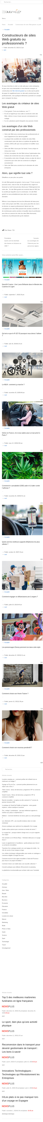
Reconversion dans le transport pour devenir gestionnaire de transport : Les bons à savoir (21, 1048)
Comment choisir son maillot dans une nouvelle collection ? (19, 864)
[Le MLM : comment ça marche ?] (22, 353)
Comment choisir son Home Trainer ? (15, 693)
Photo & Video (6, 929)
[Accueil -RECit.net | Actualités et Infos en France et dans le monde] (21, 10)
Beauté (4, 893)
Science (4, 935)
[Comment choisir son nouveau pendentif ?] (22, 711)
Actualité (7, 29)
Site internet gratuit (18, 91)
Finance (4, 909)
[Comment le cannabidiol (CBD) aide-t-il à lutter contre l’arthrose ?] (22, 453)
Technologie (5, 941)
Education (5, 906)
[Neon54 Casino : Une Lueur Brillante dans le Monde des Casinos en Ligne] (22, 259)
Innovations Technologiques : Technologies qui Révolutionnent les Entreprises (21, 1074)
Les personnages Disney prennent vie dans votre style (21, 647)
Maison (4, 919)
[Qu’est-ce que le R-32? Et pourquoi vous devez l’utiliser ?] (22, 304)
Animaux (4, 887)
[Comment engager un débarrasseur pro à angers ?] (22, 562)
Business (4, 900)
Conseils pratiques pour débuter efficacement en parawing (19, 867)
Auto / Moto (5, 890)
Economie (5, 903)
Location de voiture (7, 916)
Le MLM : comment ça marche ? (13, 384)
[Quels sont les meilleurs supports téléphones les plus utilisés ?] (22, 506)
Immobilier (5, 913)
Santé (3, 932)
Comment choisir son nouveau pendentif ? (17, 747)
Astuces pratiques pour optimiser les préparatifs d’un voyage (19, 826)
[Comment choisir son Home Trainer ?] (22, 665)
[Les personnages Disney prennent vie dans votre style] (22, 614)
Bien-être (4, 896)
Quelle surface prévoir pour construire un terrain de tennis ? (19, 829)
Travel (4, 945)
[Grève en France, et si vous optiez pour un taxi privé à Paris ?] (22, 402)
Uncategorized (6, 948)
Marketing (5, 922)
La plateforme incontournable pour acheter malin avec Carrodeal (20, 870)
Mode (3, 925)
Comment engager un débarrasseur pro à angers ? (20, 596)
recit (5, 50)
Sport (3, 938)
